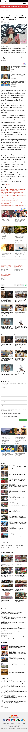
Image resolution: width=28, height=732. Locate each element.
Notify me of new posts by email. (9, 416)
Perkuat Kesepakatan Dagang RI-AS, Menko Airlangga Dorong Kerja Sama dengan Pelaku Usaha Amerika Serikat (17, 653)
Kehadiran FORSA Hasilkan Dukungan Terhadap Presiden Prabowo (21, 589)
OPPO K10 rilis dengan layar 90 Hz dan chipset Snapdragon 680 (6, 266)
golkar (3, 547)
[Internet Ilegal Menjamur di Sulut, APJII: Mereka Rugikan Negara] (7, 308)
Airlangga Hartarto (20, 545)
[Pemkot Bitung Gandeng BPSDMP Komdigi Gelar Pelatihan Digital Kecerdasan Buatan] (21, 294)
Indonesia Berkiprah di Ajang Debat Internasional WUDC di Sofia (17, 647)
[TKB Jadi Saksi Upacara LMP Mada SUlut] (4, 492)
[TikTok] (19, 720)
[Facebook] (4, 720)
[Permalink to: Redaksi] (2, 22)
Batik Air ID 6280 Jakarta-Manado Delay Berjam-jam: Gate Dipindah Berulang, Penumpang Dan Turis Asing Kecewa (17, 498)
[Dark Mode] (24, 4)
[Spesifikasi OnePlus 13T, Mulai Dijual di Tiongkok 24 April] (21, 321)
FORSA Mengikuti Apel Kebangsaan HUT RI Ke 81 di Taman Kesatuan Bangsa (18, 486)
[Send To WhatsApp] (26, 285)
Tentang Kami (6, 723)
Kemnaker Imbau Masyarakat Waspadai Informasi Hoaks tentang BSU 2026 (12, 632)
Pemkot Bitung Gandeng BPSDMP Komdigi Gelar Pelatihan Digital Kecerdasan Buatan (12, 193)
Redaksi (5, 21)
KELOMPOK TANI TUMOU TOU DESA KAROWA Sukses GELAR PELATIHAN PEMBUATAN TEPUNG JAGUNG (17, 473)
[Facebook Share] (15, 285)
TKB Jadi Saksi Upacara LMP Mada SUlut (17, 492)
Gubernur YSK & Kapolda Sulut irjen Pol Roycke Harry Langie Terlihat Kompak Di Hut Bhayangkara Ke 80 (18, 523)
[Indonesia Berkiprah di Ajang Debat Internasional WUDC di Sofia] (4, 647)
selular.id (8, 184)
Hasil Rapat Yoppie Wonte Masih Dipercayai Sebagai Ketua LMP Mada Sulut (17, 517)
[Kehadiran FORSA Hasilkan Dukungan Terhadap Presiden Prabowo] (21, 583)
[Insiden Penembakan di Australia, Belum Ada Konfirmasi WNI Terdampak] (4, 665)
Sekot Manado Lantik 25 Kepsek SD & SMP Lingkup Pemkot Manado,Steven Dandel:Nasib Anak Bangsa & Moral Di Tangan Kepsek (17, 467)
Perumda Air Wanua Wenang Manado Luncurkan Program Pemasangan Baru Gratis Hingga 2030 (15, 682)
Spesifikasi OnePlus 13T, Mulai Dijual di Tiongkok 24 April (13, 205)
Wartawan (18, 723)
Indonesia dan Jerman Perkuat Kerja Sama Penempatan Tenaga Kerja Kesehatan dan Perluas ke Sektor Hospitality (17, 671)
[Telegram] (22, 720)
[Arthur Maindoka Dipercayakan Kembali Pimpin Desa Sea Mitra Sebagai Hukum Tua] (7, 595)
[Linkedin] (12, 720)
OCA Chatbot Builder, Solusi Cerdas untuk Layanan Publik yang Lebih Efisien (14, 202)
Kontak (23, 723)
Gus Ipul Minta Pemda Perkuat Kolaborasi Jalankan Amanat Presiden (12, 623)
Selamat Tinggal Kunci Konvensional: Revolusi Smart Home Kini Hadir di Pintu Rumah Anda (13, 190)
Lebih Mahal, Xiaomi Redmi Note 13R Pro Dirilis (18, 266)
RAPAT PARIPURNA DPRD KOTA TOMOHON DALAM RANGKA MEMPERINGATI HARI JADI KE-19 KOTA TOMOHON (15, 687)
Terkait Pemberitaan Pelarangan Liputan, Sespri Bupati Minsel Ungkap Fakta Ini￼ (15, 702)
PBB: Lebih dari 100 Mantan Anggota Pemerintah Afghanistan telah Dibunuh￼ (15, 697)
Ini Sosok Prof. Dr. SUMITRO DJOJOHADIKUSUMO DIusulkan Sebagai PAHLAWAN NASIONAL (12, 613)
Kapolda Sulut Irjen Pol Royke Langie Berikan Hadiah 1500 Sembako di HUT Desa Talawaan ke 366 (17, 480)
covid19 (16, 547)
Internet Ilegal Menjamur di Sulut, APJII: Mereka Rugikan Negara (13, 196)
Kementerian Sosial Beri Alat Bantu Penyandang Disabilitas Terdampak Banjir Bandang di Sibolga (17, 659)
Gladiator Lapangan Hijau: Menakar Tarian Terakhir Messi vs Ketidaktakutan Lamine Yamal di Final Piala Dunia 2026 (17, 510)
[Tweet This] (18, 285)
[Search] (26, 4)
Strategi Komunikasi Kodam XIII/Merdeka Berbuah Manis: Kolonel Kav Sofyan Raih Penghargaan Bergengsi (20, 602)
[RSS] (24, 720)
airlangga (4, 545)
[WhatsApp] (17, 720)
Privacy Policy (14, 725)
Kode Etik (7, 725)
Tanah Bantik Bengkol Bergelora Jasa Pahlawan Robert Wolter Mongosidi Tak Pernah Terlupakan (18, 504)
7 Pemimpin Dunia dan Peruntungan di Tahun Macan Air (14, 706)
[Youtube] (14, 720)
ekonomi (10, 547)
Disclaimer (20, 725)
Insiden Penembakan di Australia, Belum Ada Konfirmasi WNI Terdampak (18, 665)
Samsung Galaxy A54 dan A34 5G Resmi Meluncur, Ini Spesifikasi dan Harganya (6, 275)
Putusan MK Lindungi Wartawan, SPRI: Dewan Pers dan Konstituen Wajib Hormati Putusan (13, 618)
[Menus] (2, 3)
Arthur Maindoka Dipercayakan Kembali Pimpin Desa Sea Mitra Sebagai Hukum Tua (6, 602)
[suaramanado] (7, 3)
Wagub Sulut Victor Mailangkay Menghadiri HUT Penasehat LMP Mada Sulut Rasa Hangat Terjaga (17, 529)
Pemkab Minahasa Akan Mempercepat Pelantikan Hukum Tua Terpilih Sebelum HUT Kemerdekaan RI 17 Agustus (17, 535)
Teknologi (3, 13)
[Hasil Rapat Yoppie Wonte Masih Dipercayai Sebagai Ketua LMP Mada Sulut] (4, 517)
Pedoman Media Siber (14, 726)
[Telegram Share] (23, 285)
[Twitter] (7, 720)
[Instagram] (9, 720)
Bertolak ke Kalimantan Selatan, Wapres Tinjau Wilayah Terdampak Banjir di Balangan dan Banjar (13, 637)
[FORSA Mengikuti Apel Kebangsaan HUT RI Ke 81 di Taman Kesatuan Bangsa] (4, 486)
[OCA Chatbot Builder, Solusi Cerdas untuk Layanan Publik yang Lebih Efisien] (7, 321)
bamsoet (11, 545)
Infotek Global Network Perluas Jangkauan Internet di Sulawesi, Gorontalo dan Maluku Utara (13, 199)
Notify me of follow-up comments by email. (11, 413)
